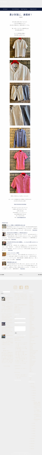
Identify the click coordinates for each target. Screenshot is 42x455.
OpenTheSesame (18, 347)
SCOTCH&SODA (32, 353)
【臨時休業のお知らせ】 (12, 262)
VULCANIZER (32, 364)
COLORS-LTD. (16, 338)
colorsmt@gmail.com (21, 217)
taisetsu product (32, 362)
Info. (15, 1)
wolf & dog (31, 365)
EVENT (31, 322)
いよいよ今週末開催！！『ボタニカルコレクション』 (37, 411)
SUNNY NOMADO (33, 361)
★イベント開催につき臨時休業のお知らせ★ (16, 225)
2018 (32, 438)
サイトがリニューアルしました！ (7, 313)
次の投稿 (2, 274)
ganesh (31, 325)
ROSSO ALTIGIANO (33, 352)
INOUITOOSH (32, 330)
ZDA (30, 368)
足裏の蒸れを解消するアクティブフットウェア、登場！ (9, 299)
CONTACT (32, 1)
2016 (32, 443)
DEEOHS (31, 314)
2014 (32, 448)
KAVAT (31, 334)
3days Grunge (17, 357)
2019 (32, 386)
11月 (33, 390)
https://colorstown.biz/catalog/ (20, 204)
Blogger (27, 452)
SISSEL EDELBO (32, 356)
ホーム (21, 274)
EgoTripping (24, 9)
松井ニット (31, 371)
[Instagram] (15, 287)
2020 (32, 383)
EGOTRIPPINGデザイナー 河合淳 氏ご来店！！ (37, 416)
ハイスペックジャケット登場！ (13, 252)
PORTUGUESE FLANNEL (34, 350)
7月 (33, 400)
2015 (32, 446)
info (30, 379)
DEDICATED (32, 312)
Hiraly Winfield (32, 327)
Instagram (26, 1)
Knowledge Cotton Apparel (34, 336)
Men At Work (17, 374)
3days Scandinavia (18, 351)
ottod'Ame (31, 349)
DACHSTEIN (32, 309)
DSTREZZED (32, 318)
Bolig (16, 354)
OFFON (31, 346)
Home (10, 1)
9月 (33, 395)
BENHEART (32, 302)
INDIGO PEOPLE (32, 328)
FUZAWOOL (32, 324)
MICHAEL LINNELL (33, 343)
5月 (33, 425)
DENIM (31, 315)
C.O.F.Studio (32, 306)
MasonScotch (33, 9)
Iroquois (31, 331)
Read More (35, 230)
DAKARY (31, 311)
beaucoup (31, 300)
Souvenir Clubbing (33, 358)
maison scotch (32, 340)
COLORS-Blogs (4, 5)
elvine (31, 321)
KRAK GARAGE (32, 337)
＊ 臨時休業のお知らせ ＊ (6, 350)
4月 (33, 428)
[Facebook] (21, 287)
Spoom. (31, 359)
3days (16, 342)
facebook (20, 1)
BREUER (31, 305)
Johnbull (5, 9)
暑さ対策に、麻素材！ (21, 14)
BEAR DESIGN (32, 299)
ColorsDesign (17, 368)
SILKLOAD (31, 355)
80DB (30, 296)
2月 (33, 433)
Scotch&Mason (15, 9)
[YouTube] (26, 287)
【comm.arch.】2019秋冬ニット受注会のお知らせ (17, 232)
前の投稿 (40, 274)
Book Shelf (31, 303)
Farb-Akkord (17, 361)
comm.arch (31, 308)
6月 (33, 423)
